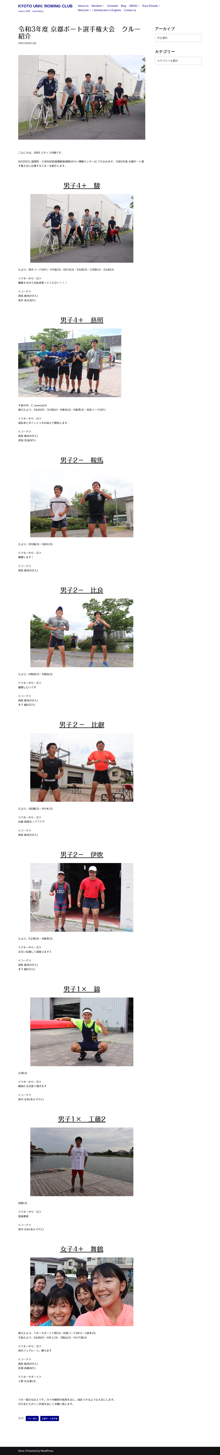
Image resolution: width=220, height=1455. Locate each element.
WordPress (47, 1451)
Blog (123, 6)
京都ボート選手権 (49, 1418)
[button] (103, 5)
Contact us (130, 10)
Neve (21, 1451)
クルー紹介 (32, 1418)
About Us (83, 6)
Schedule (112, 6)
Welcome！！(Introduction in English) (99, 10)
